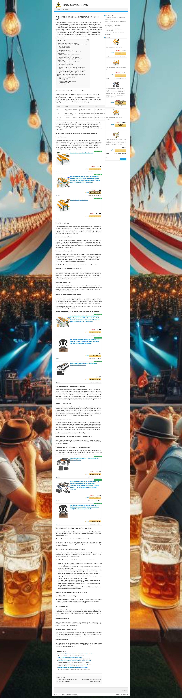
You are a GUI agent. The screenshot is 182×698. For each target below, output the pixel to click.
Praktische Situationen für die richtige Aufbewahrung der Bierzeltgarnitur (70, 59)
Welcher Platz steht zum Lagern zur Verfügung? (69, 54)
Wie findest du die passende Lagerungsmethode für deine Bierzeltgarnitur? (70, 52)
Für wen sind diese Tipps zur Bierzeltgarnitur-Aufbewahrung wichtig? (72, 44)
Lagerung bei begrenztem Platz (66, 64)
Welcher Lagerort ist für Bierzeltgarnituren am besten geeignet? (73, 67)
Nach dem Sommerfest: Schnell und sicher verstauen (70, 61)
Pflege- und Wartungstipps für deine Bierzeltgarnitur (69, 75)
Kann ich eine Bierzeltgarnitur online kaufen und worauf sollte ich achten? (75, 653)
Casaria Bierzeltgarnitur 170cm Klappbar (81, 153)
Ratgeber (65, 9)
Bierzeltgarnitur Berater (76, 4)
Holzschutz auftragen (64, 78)
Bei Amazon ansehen (95, 169)
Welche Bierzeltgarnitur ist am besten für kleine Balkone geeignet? (74, 660)
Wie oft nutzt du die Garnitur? (66, 56)
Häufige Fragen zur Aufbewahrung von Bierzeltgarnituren (70, 65)
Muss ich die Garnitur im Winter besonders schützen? (70, 72)
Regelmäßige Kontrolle (64, 82)
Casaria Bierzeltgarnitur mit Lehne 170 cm (116, 68)
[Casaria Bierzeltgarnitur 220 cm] (116, 42)
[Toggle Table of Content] (87, 40)
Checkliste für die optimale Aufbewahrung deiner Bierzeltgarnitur (71, 74)
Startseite (58, 9)
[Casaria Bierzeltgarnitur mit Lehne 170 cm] (116, 63)
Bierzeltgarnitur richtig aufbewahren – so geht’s (68, 43)
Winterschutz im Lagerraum (65, 63)
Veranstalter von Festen (65, 47)
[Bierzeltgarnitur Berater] (57, 7)
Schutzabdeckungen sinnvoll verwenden (68, 81)
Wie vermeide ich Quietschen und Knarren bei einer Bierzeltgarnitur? (74, 664)
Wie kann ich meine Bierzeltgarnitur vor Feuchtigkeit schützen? (72, 68)
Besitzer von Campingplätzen (66, 48)
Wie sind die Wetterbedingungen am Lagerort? (69, 57)
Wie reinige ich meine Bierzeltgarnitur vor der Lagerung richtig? (73, 70)
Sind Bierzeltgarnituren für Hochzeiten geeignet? (70, 657)
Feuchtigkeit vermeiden (64, 79)
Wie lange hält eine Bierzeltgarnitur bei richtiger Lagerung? (72, 71)
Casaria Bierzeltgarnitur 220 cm (79, 200)
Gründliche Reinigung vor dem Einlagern (68, 77)
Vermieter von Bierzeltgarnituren (67, 50)
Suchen (106, 156)
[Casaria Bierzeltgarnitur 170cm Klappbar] (116, 112)
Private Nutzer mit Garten (65, 46)
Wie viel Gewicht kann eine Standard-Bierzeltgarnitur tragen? (73, 667)
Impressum (124, 690)
